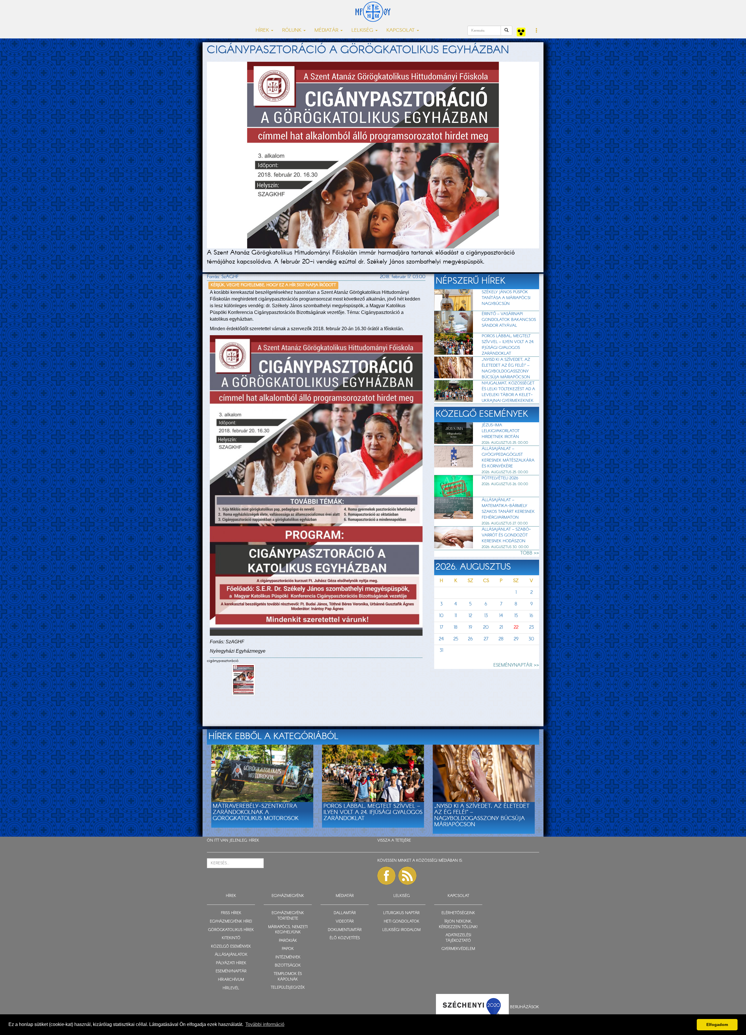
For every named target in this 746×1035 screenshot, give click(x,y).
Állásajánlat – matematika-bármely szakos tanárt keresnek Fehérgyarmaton (508, 508)
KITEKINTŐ (231, 938)
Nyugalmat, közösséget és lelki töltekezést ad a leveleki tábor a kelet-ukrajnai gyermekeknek (508, 392)
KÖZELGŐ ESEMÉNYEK (231, 946)
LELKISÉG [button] (363, 30)
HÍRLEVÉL (231, 988)
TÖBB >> (529, 553)
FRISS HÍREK (231, 913)
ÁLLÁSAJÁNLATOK (231, 955)
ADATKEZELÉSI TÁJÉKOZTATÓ (458, 938)
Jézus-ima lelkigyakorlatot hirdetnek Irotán (501, 431)
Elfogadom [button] (717, 1024)
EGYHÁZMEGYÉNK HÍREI (231, 921)
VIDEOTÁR (345, 921)
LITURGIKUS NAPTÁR (401, 913)
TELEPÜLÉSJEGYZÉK (288, 987)
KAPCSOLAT (458, 896)
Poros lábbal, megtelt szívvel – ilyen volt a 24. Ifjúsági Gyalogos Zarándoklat (508, 344)
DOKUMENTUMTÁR (345, 930)
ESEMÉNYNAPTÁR (231, 971)
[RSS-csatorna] (407, 876)
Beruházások (524, 1007)
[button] (536, 30)
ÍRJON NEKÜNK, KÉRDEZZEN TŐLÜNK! (458, 924)
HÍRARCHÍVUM (231, 980)
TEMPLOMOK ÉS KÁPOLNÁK (288, 976)
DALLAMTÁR (345, 913)
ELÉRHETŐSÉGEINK (458, 913)
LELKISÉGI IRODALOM (401, 930)
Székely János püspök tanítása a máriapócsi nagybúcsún (506, 298)
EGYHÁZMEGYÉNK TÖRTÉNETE (288, 915)
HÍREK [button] (263, 30)
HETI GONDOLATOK (401, 921)
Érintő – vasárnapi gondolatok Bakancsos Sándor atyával (509, 319)
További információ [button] (264, 1024)
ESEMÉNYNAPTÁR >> (516, 665)
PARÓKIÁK (288, 941)
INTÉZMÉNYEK (287, 957)
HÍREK (254, 840)
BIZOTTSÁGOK (288, 965)
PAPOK (288, 949)
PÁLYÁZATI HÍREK (231, 963)
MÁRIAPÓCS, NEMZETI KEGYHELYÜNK (288, 929)
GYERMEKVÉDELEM (458, 949)
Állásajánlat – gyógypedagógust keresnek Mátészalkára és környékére (508, 457)
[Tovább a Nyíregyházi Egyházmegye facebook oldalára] (386, 876)
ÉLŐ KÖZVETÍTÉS (345, 938)
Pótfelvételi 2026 (500, 478)
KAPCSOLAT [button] (401, 30)
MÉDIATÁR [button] (327, 30)
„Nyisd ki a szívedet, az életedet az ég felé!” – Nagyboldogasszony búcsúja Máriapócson (506, 368)
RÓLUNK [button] (292, 30)
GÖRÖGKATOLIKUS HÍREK (231, 930)
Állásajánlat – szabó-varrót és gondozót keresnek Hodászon (506, 535)
